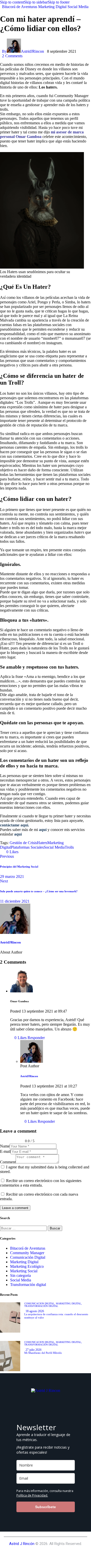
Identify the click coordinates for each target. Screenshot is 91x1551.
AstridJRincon (10, 942)
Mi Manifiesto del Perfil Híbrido (43, 1352)
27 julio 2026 (33, 1350)
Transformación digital (28, 1284)
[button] (10, 852)
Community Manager (27, 1253)
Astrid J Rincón (21, 1543)
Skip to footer (59, 2)
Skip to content (12, 2)
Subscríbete (45, 1507)
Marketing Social (23, 1271)
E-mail (5, 1151)
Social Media (77, 7)
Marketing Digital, (69, 1303)
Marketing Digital (52, 7)
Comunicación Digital (27, 1257)
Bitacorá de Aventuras (19, 7)
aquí (43, 829)
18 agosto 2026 (35, 1311)
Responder (36, 1038)
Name (5, 1146)
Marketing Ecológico (27, 1266)
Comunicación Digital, (40, 1303)
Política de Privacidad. (32, 1495)
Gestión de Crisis (23, 843)
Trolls (69, 847)
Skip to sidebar (36, 2)
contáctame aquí (14, 825)
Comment (8, 1162)
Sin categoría (20, 1275)
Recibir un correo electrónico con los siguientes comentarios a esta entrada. (40, 1183)
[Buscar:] (24, 1228)
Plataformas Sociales (27, 847)
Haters (42, 843)
